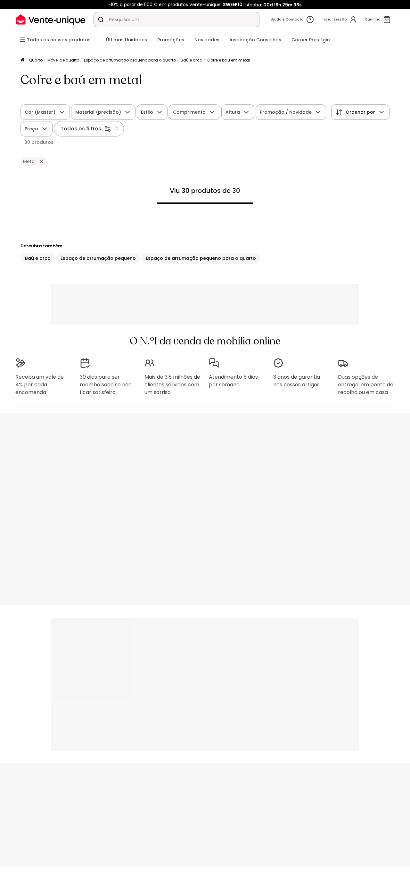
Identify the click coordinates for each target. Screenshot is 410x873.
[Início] (22, 60)
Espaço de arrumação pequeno (98, 258)
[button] (41, 161)
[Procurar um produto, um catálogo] (101, 19)
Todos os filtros (81, 128)
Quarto (36, 60)
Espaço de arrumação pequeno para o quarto (130, 60)
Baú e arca (191, 60)
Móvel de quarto (63, 60)
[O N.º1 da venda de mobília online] (50, 19)
